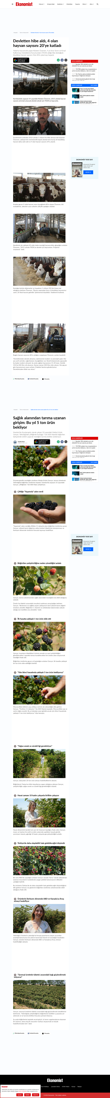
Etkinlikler (69, 4)
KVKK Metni (65, 1086)
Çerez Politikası (44, 1086)
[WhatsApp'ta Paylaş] (58, 60)
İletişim (80, 1086)
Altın (91, 4)
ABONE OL (88, 172)
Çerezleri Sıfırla (55, 1086)
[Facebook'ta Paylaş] (62, 60)
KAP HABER (94, 85)
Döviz (84, 4)
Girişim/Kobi (50, 4)
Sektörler (60, 4)
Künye (73, 1086)
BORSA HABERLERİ (77, 85)
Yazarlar (77, 4)
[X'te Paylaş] (65, 60)
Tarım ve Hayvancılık (24, 32)
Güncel (41, 4)
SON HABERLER (77, 61)
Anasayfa (15, 32)
